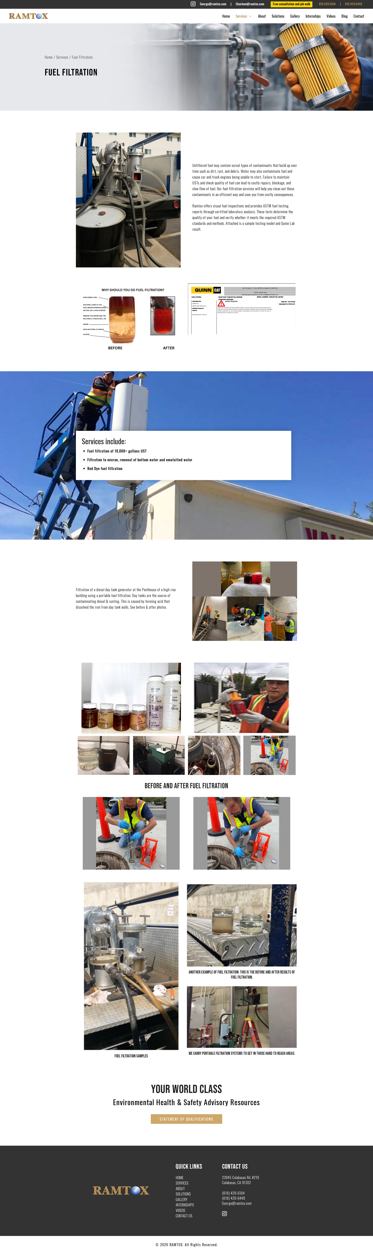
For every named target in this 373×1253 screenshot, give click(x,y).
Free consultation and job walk (291, 3)
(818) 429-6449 (233, 1198)
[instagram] (193, 4)
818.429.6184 (327, 3)
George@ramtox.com (213, 3)
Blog (344, 16)
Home (226, 16)
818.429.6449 (353, 3)
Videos (331, 16)
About (262, 16)
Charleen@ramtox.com (250, 3)
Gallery (295, 16)
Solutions (278, 16)
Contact (358, 16)
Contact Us (184, 1215)
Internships (313, 16)
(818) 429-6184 (233, 1193)
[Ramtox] (28, 16)
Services (241, 16)
